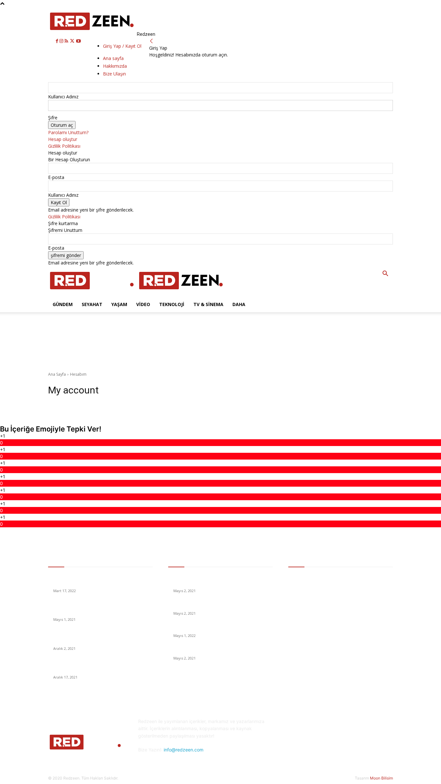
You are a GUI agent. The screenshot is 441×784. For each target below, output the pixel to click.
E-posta (56, 177)
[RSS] (67, 41)
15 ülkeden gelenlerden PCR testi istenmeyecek (221, 650)
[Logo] (92, 293)
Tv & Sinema (208, 304)
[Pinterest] (342, 747)
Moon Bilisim (381, 778)
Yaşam (119, 304)
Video (143, 304)
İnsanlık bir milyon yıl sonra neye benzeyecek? (219, 605)
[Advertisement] (125, 326)
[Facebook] (57, 41)
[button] (385, 274)
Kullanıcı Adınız (63, 97)
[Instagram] (62, 41)
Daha (238, 304)
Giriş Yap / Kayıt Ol (122, 46)
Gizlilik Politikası (64, 146)
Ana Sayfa (57, 374)
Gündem (63, 304)
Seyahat (92, 304)
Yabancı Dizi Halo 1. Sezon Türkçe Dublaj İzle (218, 627)
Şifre (52, 117)
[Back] (151, 41)
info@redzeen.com (183, 749)
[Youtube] (78, 41)
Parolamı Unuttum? (68, 132)
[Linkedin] (326, 747)
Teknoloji (171, 304)
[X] (72, 41)
